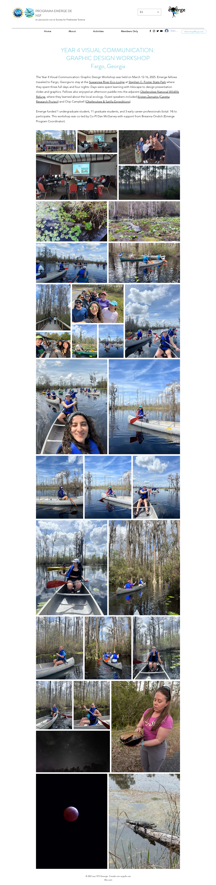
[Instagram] (154, 31)
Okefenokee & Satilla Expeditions (108, 101)
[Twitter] (157, 31)
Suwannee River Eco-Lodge (107, 82)
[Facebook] (150, 31)
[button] (129, 31)
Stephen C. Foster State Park (147, 82)
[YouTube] (161, 31)
